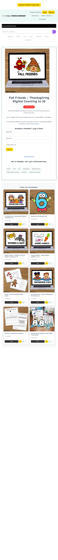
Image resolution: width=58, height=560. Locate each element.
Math (14, 168)
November (24, 172)
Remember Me (11, 145)
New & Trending (46, 15)
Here (44, 161)
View (11, 224)
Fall (19, 168)
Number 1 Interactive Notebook (14, 333)
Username (9, 132)
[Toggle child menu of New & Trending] (52, 15)
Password (9, 138)
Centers (8, 168)
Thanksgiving (26, 168)
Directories (35, 15)
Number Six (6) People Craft (39, 216)
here (37, 124)
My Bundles (42, 19)
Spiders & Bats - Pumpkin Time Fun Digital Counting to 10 (15, 255)
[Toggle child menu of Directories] (39, 15)
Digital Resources (36, 168)
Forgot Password (29, 156)
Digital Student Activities (13, 172)
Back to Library (30, 106)
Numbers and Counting (34, 172)
